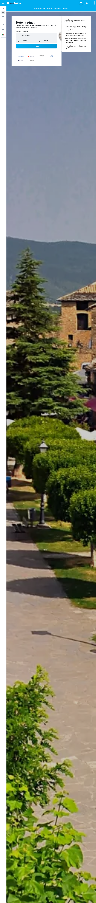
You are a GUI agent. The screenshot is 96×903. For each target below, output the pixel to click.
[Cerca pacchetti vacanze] (3, 20)
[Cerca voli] (3, 8)
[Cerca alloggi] (3, 12)
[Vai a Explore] (3, 24)
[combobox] (23, 31)
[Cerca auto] (3, 16)
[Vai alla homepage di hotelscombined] (14, 3)
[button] (3, 3)
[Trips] (3, 29)
